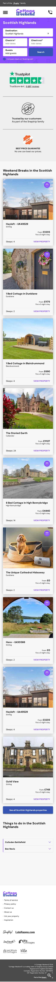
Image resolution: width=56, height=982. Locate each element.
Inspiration (8, 920)
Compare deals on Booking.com (20, 59)
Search (41, 52)
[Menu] (5, 12)
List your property (11, 916)
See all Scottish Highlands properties (28, 810)
